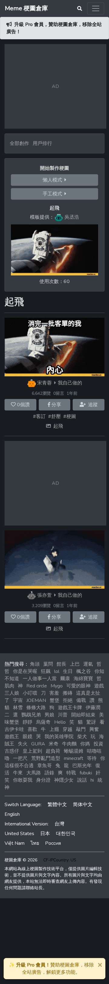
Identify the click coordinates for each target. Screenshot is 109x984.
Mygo (57, 686)
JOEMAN (36, 700)
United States (19, 833)
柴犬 (82, 736)
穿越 (67, 729)
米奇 (53, 744)
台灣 (59, 824)
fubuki (86, 773)
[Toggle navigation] (95, 8)
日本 (45, 833)
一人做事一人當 (40, 678)
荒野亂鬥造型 (45, 758)
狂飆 (46, 671)
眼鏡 (27, 736)
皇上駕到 (32, 751)
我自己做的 (70, 383)
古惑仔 (12, 751)
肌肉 (9, 686)
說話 (82, 780)
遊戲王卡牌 (70, 707)
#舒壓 (54, 416)
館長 (61, 664)
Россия (53, 843)
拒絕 (68, 700)
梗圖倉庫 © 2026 (21, 860)
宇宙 (18, 700)
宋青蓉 (44, 383)
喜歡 (32, 729)
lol (56, 671)
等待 (92, 758)
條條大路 (36, 707)
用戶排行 (42, 143)
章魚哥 (44, 765)
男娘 (49, 715)
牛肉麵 (69, 744)
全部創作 (19, 143)
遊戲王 (12, 736)
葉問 (48, 664)
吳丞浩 (71, 217)
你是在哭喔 (25, 671)
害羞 (54, 693)
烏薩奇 (43, 722)
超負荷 (53, 751)
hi (92, 780)
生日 (68, 671)
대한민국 (65, 833)
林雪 (18, 707)
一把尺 (20, 758)
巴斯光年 (82, 765)
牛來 (18, 773)
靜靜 (27, 722)
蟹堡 (54, 700)
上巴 (75, 664)
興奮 (94, 729)
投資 (98, 744)
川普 (63, 715)
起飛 (58, 426)
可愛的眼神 (78, 686)
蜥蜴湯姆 (73, 751)
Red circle (36, 686)
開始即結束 (83, 715)
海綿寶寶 (83, 678)
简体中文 (82, 804)
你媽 (85, 744)
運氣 (88, 664)
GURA (38, 744)
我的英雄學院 (59, 736)
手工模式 (53, 194)
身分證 (43, 780)
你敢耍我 (22, 780)
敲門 (81, 729)
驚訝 (91, 722)
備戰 (81, 700)
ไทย (35, 843)
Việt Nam (15, 843)
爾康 (65, 678)
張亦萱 (44, 595)
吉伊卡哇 (14, 729)
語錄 (49, 773)
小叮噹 (30, 693)
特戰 (71, 773)
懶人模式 (53, 180)
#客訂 (39, 416)
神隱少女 (64, 780)
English (12, 814)
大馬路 (33, 773)
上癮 (54, 729)
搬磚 (67, 693)
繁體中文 (57, 804)
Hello (60, 722)
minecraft (73, 758)
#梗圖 (69, 416)
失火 (23, 744)
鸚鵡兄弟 (31, 715)
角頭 (35, 664)
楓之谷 (83, 671)
